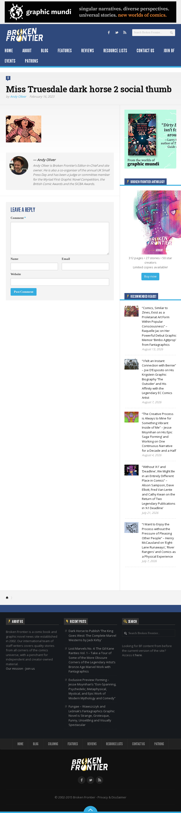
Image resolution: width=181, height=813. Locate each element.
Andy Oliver (18, 96)
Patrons (31, 61)
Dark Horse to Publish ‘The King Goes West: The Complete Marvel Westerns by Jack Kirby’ (92, 635)
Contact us (145, 50)
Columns (53, 744)
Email (66, 259)
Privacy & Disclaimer (112, 797)
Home (9, 50)
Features (65, 50)
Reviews (87, 50)
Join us (30, 668)
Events (10, 61)
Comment (18, 218)
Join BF (169, 50)
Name (14, 259)
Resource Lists (115, 50)
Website (16, 274)
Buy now (150, 276)
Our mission (14, 668)
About (27, 50)
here (138, 655)
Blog (44, 50)
